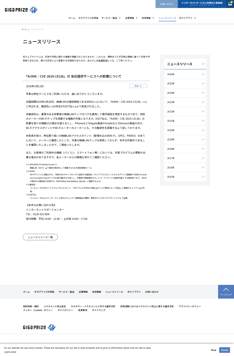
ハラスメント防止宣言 (55, 306)
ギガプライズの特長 (88, 17)
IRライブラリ (185, 17)
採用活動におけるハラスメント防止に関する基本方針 (147, 306)
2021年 (170, 120)
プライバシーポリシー (190, 306)
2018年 (170, 148)
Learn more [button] (10, 351)
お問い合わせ (166, 4)
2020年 (170, 130)
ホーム (72, 17)
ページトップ (226, 294)
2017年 (170, 158)
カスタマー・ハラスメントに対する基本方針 (93, 306)
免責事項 (102, 60)
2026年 (170, 74)
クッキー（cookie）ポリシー (38, 310)
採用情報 (146, 17)
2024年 (170, 92)
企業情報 (129, 17)
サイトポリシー (65, 310)
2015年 (170, 176)
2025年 (170, 83)
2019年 (170, 139)
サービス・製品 (109, 17)
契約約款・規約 (31, 306)
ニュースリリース (167, 17)
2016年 (170, 167)
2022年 (170, 111)
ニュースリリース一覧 (40, 237)
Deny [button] (213, 350)
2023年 (170, 102)
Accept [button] (224, 350)
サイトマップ (98, 310)
